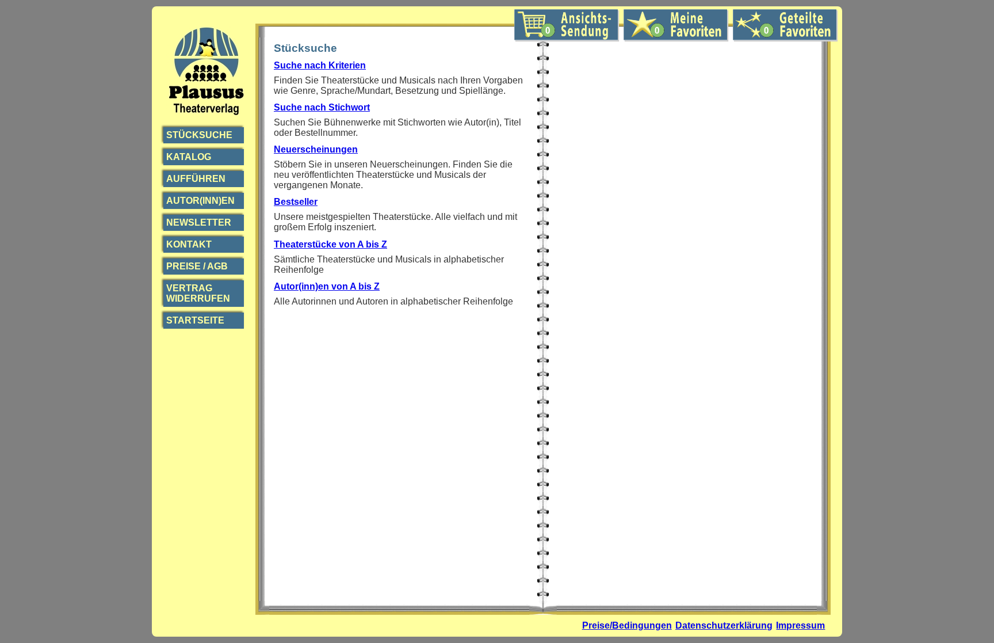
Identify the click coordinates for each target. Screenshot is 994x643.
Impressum (800, 625)
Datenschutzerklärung (724, 625)
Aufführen (195, 179)
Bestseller (296, 202)
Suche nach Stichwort (322, 107)
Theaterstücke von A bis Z (330, 244)
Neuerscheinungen (316, 149)
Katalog (188, 157)
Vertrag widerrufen (198, 293)
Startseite (195, 320)
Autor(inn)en (200, 201)
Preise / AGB (197, 266)
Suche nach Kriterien (320, 65)
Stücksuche (199, 135)
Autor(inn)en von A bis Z (327, 286)
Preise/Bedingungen (627, 625)
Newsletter (198, 222)
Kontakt (189, 244)
